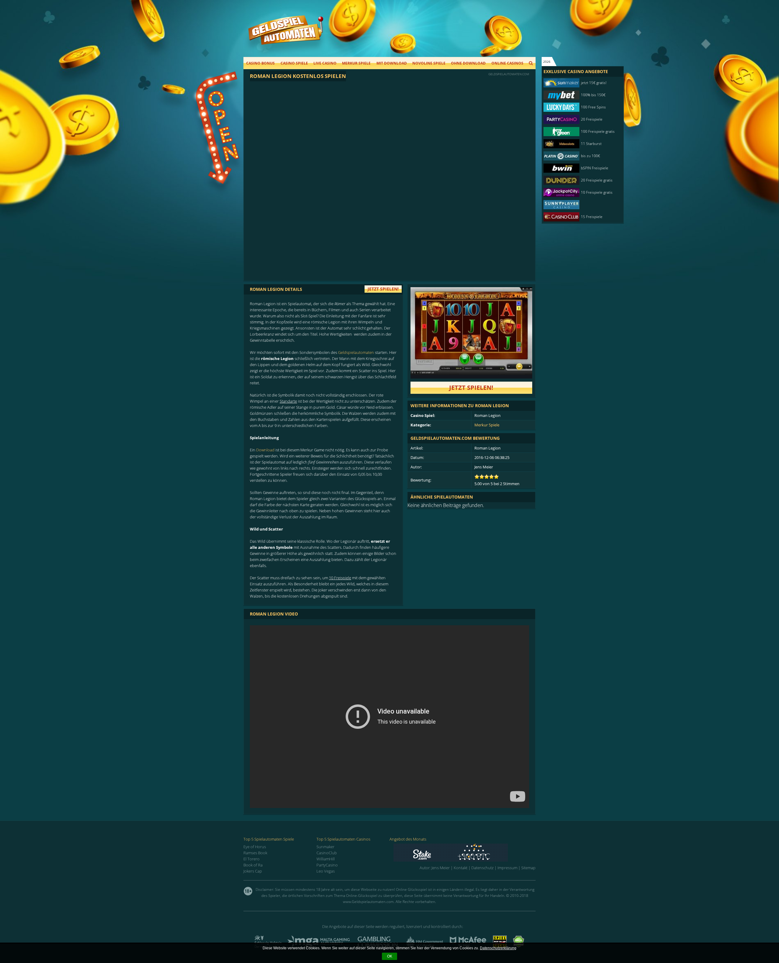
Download (265, 450)
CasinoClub (326, 852)
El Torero (251, 859)
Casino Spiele (294, 63)
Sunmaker (325, 846)
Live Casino (325, 63)
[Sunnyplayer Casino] (579, 205)
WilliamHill (325, 859)
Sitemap (528, 867)
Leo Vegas (325, 871)
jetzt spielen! (383, 289)
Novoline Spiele (428, 63)
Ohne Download (468, 63)
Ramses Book (255, 852)
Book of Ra (253, 865)
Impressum (507, 867)
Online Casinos (507, 63)
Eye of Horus (254, 846)
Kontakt (460, 867)
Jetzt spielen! (471, 387)
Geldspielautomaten (356, 352)
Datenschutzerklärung (498, 948)
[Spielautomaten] (285, 36)
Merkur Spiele (356, 63)
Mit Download (391, 63)
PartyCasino (327, 865)
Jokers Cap (252, 871)
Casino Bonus (260, 63)
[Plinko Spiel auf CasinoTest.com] (464, 853)
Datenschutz (482, 867)
